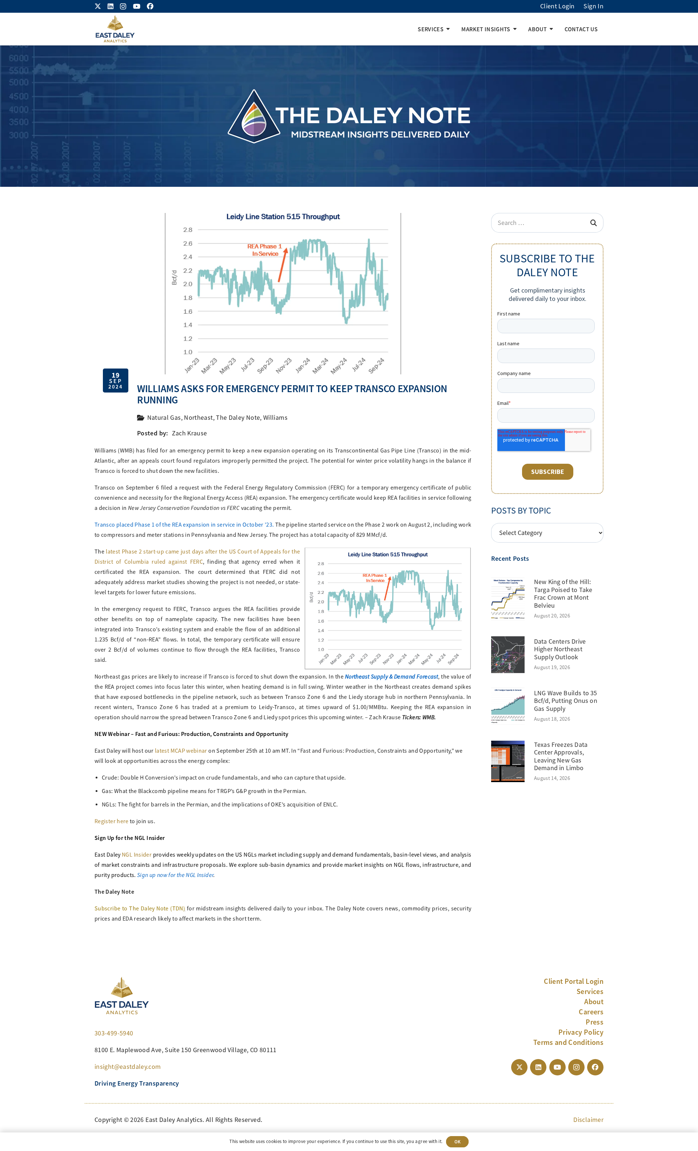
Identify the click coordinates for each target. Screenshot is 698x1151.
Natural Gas (164, 418)
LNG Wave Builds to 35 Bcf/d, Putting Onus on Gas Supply (565, 701)
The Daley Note (238, 418)
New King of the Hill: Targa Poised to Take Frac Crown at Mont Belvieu (563, 593)
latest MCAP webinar (181, 750)
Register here (112, 821)
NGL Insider (137, 854)
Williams (275, 418)
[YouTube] (136, 6)
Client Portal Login (573, 981)
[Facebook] (150, 6)
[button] (448, 29)
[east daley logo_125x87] (115, 29)
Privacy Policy (580, 1032)
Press (594, 1022)
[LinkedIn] (110, 6)
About (593, 1001)
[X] (98, 6)
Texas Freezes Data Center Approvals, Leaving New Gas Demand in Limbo (560, 756)
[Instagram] (123, 6)
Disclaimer (588, 1120)
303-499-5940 (114, 1033)
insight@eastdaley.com (128, 1067)
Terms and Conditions (568, 1042)
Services (590, 991)
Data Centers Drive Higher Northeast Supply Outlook (560, 649)
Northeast (198, 418)
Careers (591, 1012)
